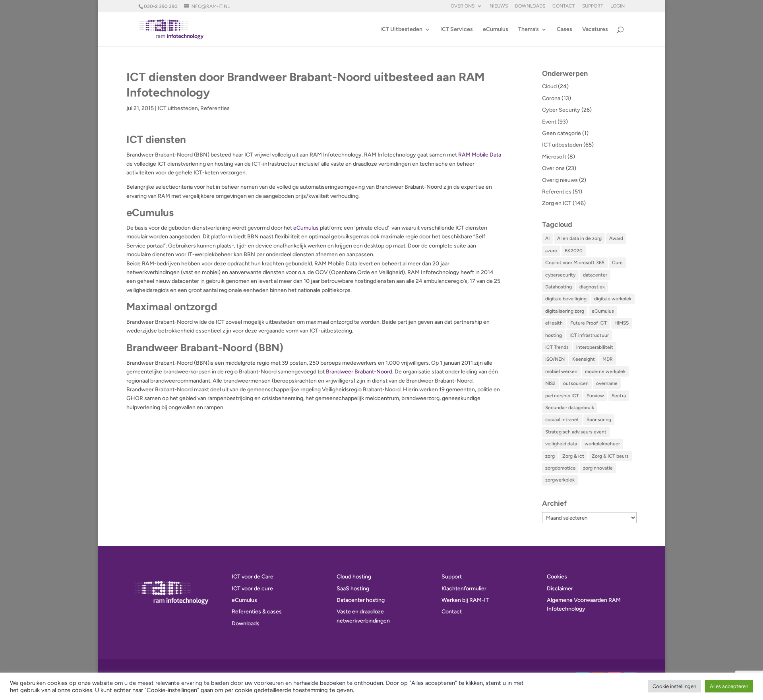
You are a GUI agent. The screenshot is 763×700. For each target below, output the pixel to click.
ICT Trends (557, 347)
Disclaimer (560, 588)
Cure (617, 262)
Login (617, 6)
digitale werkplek (612, 299)
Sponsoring (599, 419)
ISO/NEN (555, 359)
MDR (607, 359)
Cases (564, 30)
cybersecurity (560, 275)
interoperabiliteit (594, 347)
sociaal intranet (562, 419)
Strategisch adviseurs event (575, 432)
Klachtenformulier (464, 588)
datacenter (595, 275)
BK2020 (574, 250)
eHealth (554, 323)
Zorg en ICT (556, 203)
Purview (595, 395)
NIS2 (550, 383)
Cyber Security (561, 109)
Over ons (462, 6)
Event (549, 121)
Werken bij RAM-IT (465, 600)
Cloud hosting (354, 576)
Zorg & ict (573, 456)
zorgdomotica (560, 468)
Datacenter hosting (361, 600)
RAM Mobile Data (479, 154)
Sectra (619, 395)
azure (551, 250)
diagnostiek (592, 287)
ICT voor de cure (252, 588)
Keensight (583, 359)
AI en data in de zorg (579, 238)
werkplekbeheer (602, 444)
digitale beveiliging (566, 299)
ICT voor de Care (252, 576)
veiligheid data (561, 444)
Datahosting (558, 287)
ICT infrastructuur (589, 335)
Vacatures (595, 30)
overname (607, 383)
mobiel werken (561, 371)
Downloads (530, 6)
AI (547, 238)
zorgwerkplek (560, 480)
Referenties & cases (257, 611)
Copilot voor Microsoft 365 (574, 262)
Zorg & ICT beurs (610, 456)
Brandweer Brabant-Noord (359, 371)
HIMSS (621, 323)
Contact (563, 6)
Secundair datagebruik (569, 407)
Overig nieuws (560, 180)
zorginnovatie (598, 468)
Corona (551, 98)
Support (592, 6)
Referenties (215, 108)
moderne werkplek (605, 371)
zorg (550, 456)
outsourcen (576, 383)
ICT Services (456, 30)
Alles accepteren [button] (729, 686)
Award (616, 238)
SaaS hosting (353, 588)
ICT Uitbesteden (401, 30)
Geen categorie (561, 133)
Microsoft (554, 156)
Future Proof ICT (588, 323)
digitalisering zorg (564, 311)
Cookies (557, 576)
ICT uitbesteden (178, 108)
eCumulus (495, 30)
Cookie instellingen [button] (674, 686)
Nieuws (499, 6)
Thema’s (528, 30)
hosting (553, 335)
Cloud (549, 86)
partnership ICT (562, 395)
